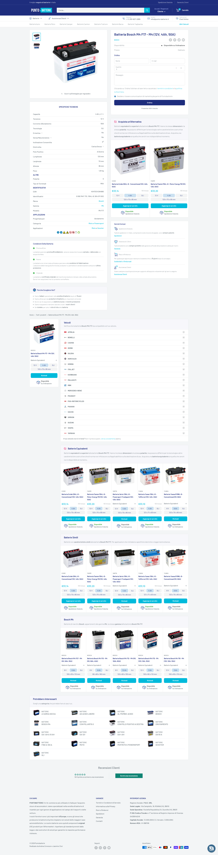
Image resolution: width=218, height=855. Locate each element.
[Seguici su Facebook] (96, 847)
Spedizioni (118, 236)
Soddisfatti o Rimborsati (123, 261)
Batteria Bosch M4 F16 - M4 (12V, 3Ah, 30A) (174, 659)
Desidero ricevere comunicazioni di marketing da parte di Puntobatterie (144, 96)
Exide (114, 181)
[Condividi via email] (183, 39)
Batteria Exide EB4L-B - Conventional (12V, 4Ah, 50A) (130, 185)
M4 (103, 206)
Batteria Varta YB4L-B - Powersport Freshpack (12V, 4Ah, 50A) (123, 497)
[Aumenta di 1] (181, 68)
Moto (94, 228)
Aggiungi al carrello (130, 206)
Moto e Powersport (96, 223)
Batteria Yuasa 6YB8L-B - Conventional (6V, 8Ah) (173, 495)
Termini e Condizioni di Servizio (108, 803)
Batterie (36, 18)
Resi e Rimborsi (102, 810)
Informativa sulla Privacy (105, 806)
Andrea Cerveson (45, 846)
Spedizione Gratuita (165, 2)
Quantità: (118, 67)
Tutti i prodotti (41, 315)
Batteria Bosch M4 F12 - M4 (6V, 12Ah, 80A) (124, 659)
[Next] (188, 87)
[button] (211, 848)
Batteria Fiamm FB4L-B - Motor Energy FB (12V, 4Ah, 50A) (168, 185)
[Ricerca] (147, 10)
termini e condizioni (165, 88)
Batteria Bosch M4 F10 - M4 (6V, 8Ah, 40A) (97, 659)
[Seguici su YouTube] (109, 847)
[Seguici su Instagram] (100, 847)
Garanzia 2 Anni (182, 2)
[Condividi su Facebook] (170, 39)
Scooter (100, 228)
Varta (115, 491)
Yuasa (140, 491)
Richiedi (44, 375)
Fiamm (153, 181)
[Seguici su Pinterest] (104, 847)
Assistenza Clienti (59, 18)
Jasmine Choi (58, 846)
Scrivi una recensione (129, 776)
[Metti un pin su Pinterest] (174, 39)
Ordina (149, 102)
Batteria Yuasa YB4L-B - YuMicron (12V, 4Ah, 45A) (147, 495)
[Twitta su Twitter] (179, 39)
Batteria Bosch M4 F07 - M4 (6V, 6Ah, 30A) (72, 659)
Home (32, 315)
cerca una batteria (108, 439)
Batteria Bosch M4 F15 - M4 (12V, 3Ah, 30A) (148, 659)
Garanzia (117, 249)
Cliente (160, 11)
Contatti (99, 821)
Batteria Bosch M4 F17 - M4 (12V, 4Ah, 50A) (42, 354)
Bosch (116, 40)
